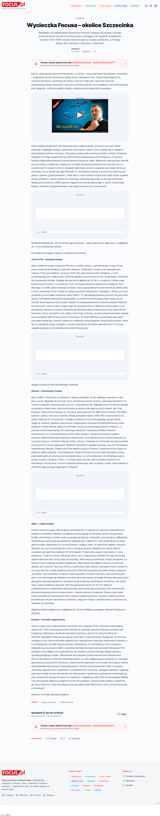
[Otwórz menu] (155, 6)
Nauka (98, 790)
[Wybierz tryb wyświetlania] (146, 6)
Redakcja (75, 49)
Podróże (75, 785)
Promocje (99, 785)
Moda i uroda (121, 6)
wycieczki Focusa (66, 702)
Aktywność (91, 6)
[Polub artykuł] (95, 51)
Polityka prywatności (135, 776)
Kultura (87, 785)
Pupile (88, 790)
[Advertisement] (80, 213)
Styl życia (76, 790)
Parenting (104, 781)
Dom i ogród (106, 6)
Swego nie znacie (49, 702)
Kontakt (129, 785)
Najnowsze (76, 6)
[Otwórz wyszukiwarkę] (151, 6)
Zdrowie (135, 6)
